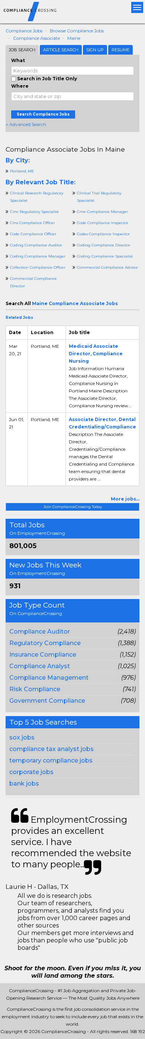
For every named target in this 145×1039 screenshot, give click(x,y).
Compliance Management (48, 677)
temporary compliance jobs (51, 760)
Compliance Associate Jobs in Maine (65, 149)
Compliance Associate (36, 38)
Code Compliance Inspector (102, 222)
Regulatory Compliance (45, 643)
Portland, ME (22, 171)
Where (20, 86)
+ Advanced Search (26, 124)
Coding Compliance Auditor (36, 245)
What (18, 60)
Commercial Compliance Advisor (107, 267)
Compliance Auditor (39, 631)
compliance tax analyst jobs (51, 748)
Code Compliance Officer (33, 234)
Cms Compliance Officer (32, 222)
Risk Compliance (34, 689)
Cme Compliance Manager (102, 211)
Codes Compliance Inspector (103, 234)
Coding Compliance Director (103, 245)
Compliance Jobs (24, 30)
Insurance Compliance (42, 654)
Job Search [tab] (22, 49)
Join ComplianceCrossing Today (73, 506)
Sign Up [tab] (95, 49)
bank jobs (24, 783)
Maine (73, 38)
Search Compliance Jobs (43, 114)
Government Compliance (47, 700)
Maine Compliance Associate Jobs (75, 303)
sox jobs (22, 737)
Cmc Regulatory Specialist (34, 211)
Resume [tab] (120, 49)
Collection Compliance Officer (37, 267)
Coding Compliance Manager (37, 256)
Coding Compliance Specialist (105, 256)
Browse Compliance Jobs (77, 30)
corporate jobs (31, 772)
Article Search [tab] (60, 49)
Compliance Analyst (39, 666)
